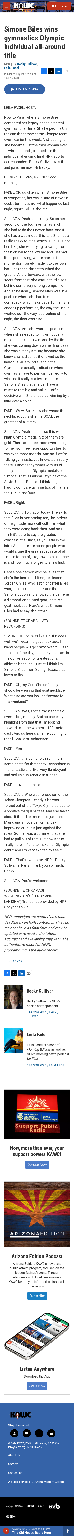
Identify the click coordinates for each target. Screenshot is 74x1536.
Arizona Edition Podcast (37, 1256)
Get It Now (37, 1386)
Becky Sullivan (27, 64)
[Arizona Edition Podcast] (37, 1214)
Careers (13, 1464)
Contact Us (15, 1473)
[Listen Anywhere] (37, 1336)
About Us (14, 1455)
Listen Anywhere (37, 1369)
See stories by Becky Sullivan (42, 1014)
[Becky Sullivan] (13, 997)
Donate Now (37, 1164)
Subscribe (37, 1295)
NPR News (15, 960)
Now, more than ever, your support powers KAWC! (37, 1151)
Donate (61, 6)
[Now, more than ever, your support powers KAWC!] (37, 1114)
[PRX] (11, 1516)
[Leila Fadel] (13, 1040)
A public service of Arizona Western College (36, 1481)
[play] (6, 1531)
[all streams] (68, 1531)
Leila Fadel (11, 68)
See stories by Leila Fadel (46, 1065)
